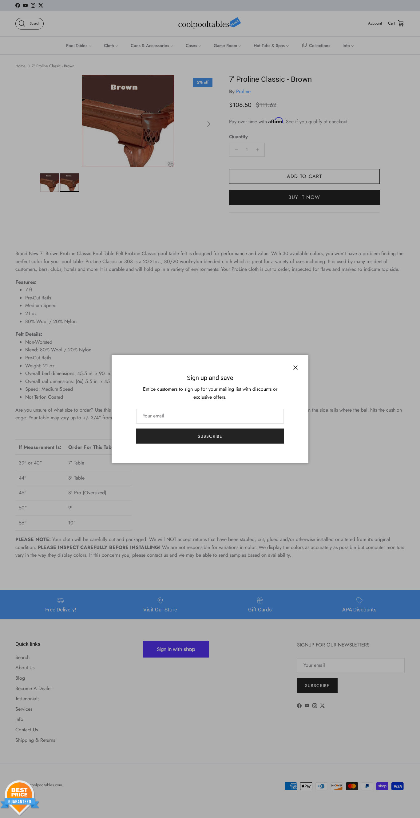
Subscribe (210, 436)
